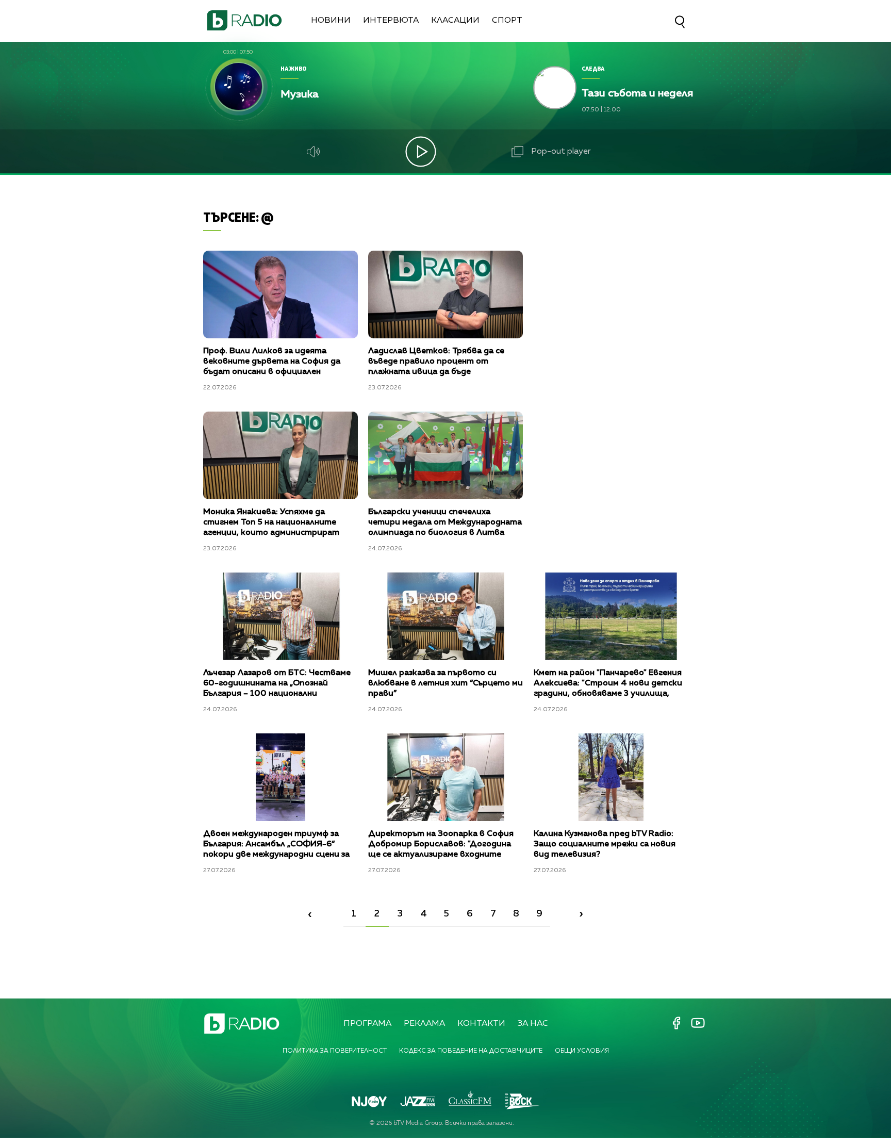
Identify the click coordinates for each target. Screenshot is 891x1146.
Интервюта (391, 21)
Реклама (424, 1024)
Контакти (481, 1024)
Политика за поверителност (335, 1051)
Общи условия (582, 1051)
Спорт (507, 21)
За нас (533, 1024)
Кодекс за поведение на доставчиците (470, 1051)
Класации (455, 21)
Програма (367, 1024)
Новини (331, 21)
